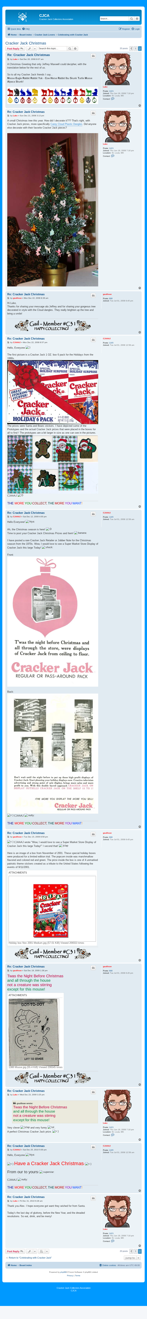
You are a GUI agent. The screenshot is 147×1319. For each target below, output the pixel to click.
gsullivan (107, 294)
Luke (105, 87)
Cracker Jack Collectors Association (74, 1288)
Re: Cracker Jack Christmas (28, 55)
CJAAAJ (107, 338)
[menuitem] (26, 29)
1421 (111, 91)
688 (111, 298)
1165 (111, 343)
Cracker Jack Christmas (25, 43)
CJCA (73, 1290)
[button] (131, 48)
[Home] (22, 17)
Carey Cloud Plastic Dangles (66, 124)
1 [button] (135, 48)
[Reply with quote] (93, 56)
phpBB (63, 1272)
